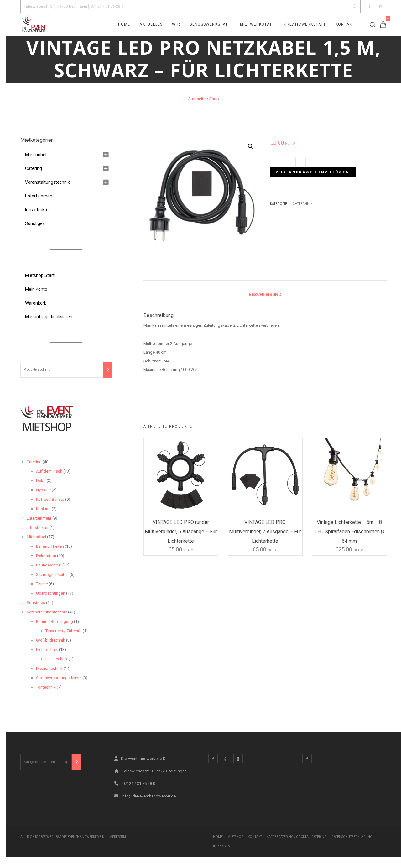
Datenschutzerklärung (351, 836)
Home (218, 836)
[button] (250, 146)
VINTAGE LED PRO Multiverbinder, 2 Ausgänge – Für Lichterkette (265, 531)
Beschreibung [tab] (265, 294)
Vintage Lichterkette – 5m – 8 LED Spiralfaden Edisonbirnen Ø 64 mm (349, 531)
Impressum (117, 836)
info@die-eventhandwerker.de (149, 796)
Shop (214, 98)
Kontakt (255, 836)
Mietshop (235, 836)
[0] (383, 24)
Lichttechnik (301, 204)
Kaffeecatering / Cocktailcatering (297, 836)
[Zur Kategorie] (76, 762)
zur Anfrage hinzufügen (313, 172)
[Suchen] (107, 369)
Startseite (197, 98)
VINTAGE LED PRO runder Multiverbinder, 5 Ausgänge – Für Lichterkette (181, 531)
